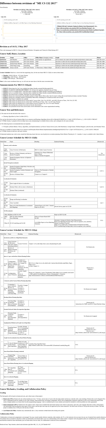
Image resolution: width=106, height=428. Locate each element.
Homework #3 (90, 328)
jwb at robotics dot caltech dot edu (65, 59)
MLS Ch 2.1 (32, 263)
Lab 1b (102, 187)
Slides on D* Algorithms (21, 369)
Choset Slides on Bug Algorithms (22, 345)
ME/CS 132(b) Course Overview (43, 150)
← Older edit (26, 14)
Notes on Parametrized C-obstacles (22, 275)
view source (36, 9)
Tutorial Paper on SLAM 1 (42, 205)
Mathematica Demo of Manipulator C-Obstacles (52, 274)
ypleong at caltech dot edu (62, 65)
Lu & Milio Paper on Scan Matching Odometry (23, 383)
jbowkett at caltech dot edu (63, 61)
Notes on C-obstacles (21, 266)
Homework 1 (90, 268)
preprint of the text (17, 121)
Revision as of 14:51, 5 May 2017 (75, 9)
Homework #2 (90, 302)
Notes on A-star (22, 334)
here (28, 88)
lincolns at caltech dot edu (62, 67)
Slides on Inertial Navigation (42, 155)
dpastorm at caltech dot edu (63, 63)
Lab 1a (102, 171)
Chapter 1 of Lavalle (34, 243)
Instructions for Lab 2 (90, 329)
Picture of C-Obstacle (34, 272)
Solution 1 (90, 269)
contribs (29, 11)
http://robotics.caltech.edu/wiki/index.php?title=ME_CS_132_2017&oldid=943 (29, 424)
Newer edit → (79, 14)
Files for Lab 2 (90, 331)
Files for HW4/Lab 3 (90, 357)
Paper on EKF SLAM (60, 214)
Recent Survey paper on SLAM (63, 206)
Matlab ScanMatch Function (62, 223)
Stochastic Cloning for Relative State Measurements (68, 220)
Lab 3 (101, 203)
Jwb (22, 11)
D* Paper (20, 367)
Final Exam (14, 94)
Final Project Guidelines (15, 99)
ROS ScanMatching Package (62, 226)
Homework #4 (90, 356)
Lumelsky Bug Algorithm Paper (37, 344)
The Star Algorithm (23, 268)
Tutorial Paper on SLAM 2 (44, 206)
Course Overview (22, 243)
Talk (25, 11)
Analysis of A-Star (23, 343)
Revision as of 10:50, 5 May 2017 (23, 9)
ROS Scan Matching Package (62, 221)
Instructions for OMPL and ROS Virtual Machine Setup (90, 304)
